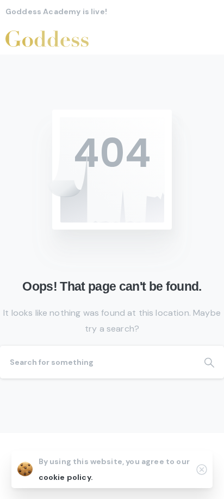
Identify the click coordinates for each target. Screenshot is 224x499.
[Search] (209, 362)
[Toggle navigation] (208, 38)
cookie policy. (66, 477)
